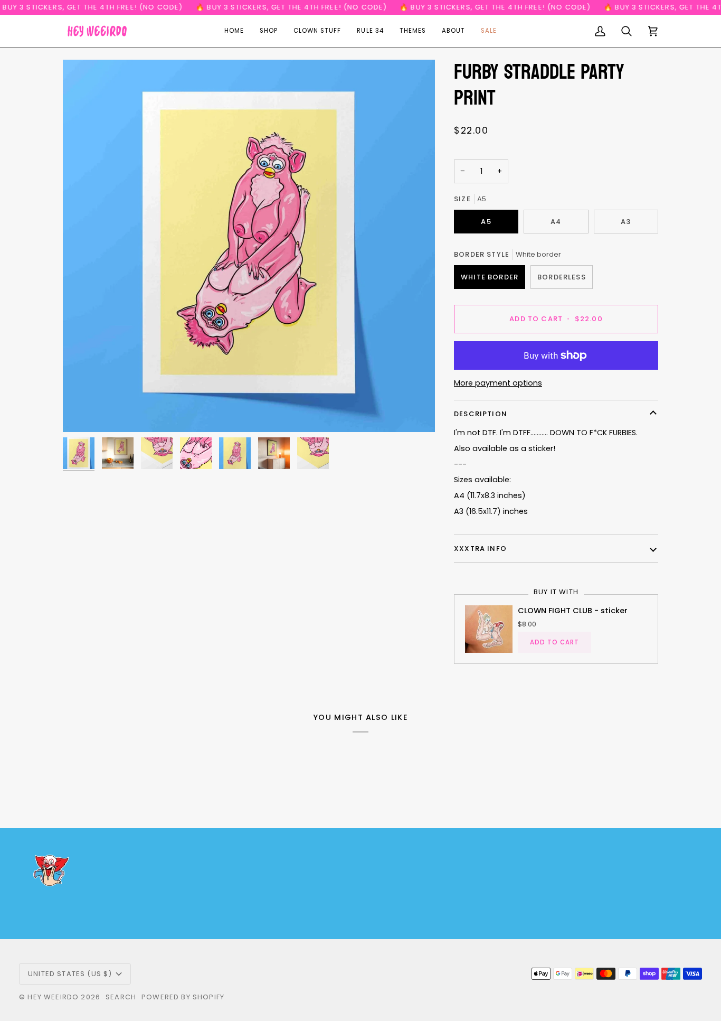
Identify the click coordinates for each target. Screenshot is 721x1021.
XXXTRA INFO (480, 549)
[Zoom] (249, 246)
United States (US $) (70, 974)
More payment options (498, 383)
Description (480, 414)
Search (121, 997)
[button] (269, 31)
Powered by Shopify (182, 997)
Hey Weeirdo (53, 997)
